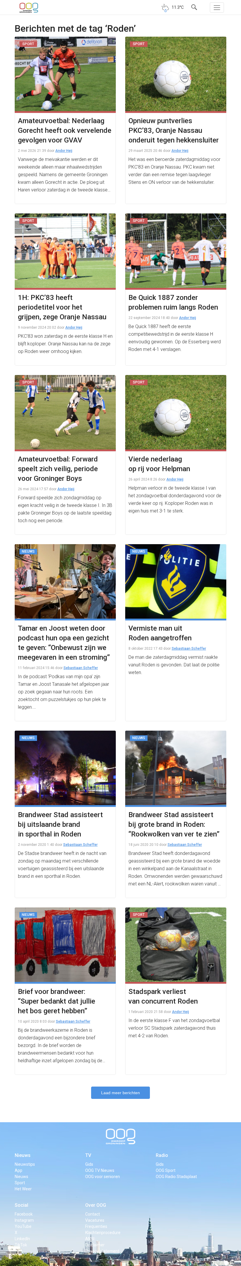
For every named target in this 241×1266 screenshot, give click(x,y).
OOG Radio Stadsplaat (176, 1176)
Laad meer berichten (120, 1092)
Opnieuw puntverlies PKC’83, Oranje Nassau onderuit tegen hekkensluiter (173, 130)
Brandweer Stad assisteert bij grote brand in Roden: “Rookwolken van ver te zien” (174, 824)
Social (21, 1205)
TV (88, 1155)
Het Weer (23, 1189)
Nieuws (23, 1155)
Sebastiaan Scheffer (80, 668)
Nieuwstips (25, 1164)
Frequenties (96, 1226)
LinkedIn (22, 1238)
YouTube (23, 1226)
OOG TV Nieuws (99, 1170)
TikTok (21, 1245)
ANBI (89, 1238)
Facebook (24, 1214)
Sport (20, 1182)
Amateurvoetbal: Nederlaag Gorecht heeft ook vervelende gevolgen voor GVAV (64, 130)
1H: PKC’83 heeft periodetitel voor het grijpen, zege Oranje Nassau (62, 307)
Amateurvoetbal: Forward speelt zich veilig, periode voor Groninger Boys (58, 469)
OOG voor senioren (102, 1176)
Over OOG (95, 1205)
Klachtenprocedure (102, 1232)
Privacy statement (102, 1251)
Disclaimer (95, 1245)
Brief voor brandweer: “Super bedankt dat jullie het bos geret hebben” (56, 1001)
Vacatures (94, 1220)
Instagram (24, 1220)
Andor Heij (63, 151)
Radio (162, 1155)
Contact (92, 1214)
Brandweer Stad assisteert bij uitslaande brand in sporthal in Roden (60, 824)
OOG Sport (165, 1170)
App (18, 1170)
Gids (89, 1164)
